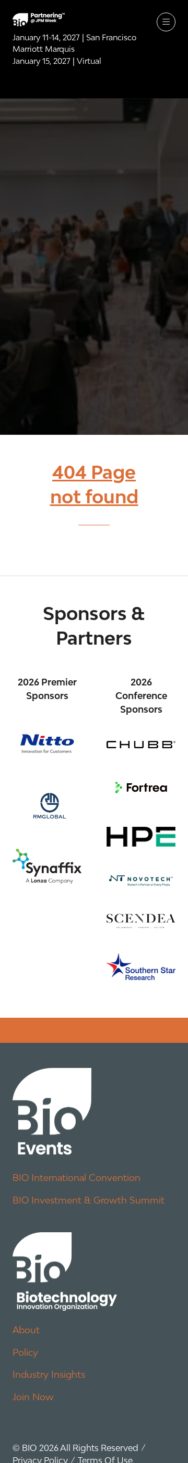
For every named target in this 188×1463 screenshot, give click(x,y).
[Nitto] (47, 744)
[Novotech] (141, 880)
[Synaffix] (47, 866)
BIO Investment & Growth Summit (88, 1200)
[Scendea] (141, 921)
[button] (166, 22)
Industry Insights (49, 1374)
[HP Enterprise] (141, 837)
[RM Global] (47, 803)
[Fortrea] (141, 787)
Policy (25, 1352)
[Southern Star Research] (141, 966)
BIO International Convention (76, 1177)
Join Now (33, 1396)
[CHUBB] (141, 744)
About (26, 1329)
